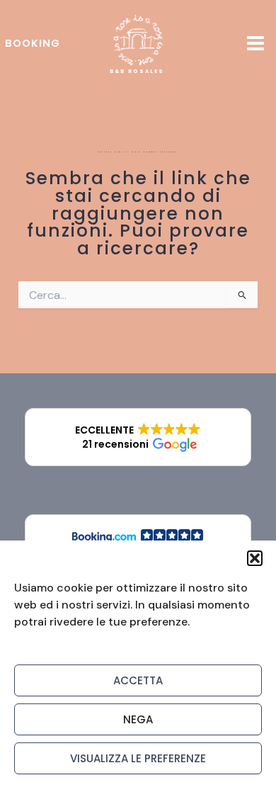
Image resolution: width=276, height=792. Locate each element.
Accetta (138, 680)
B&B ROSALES (137, 71)
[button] (255, 558)
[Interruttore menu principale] (255, 43)
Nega (138, 719)
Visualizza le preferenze (138, 758)
